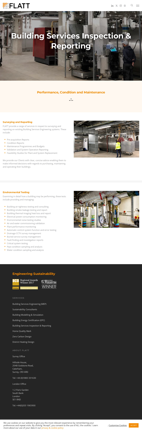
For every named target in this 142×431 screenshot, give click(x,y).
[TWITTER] (117, 5)
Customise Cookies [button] (118, 425)
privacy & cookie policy (52, 427)
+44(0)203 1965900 (26, 405)
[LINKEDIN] (112, 5)
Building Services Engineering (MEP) (29, 304)
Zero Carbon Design (21, 336)
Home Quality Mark (21, 331)
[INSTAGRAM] (121, 5)
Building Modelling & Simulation (27, 314)
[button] (137, 5)
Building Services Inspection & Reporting (31, 325)
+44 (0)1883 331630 (26, 377)
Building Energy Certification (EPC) (28, 320)
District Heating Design (23, 341)
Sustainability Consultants (24, 309)
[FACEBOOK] (125, 5)
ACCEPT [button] (133, 425)
